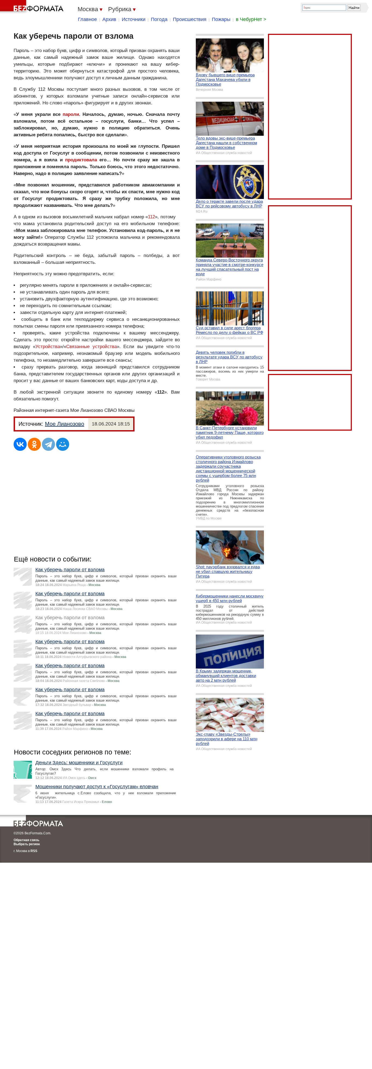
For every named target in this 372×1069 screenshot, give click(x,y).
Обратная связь (26, 840)
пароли (71, 114)
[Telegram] (48, 444)
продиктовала (81, 159)
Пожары (221, 19)
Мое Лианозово (64, 424)
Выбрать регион (27, 844)
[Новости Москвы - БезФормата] (32, 7)
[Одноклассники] (34, 444)
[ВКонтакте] (20, 444)
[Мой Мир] (62, 444)
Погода (159, 19)
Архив (109, 19)
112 (151, 216)
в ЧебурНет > (251, 19)
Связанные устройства (91, 346)
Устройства (47, 346)
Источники (133, 19)
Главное (87, 19)
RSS (34, 851)
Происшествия (189, 19)
